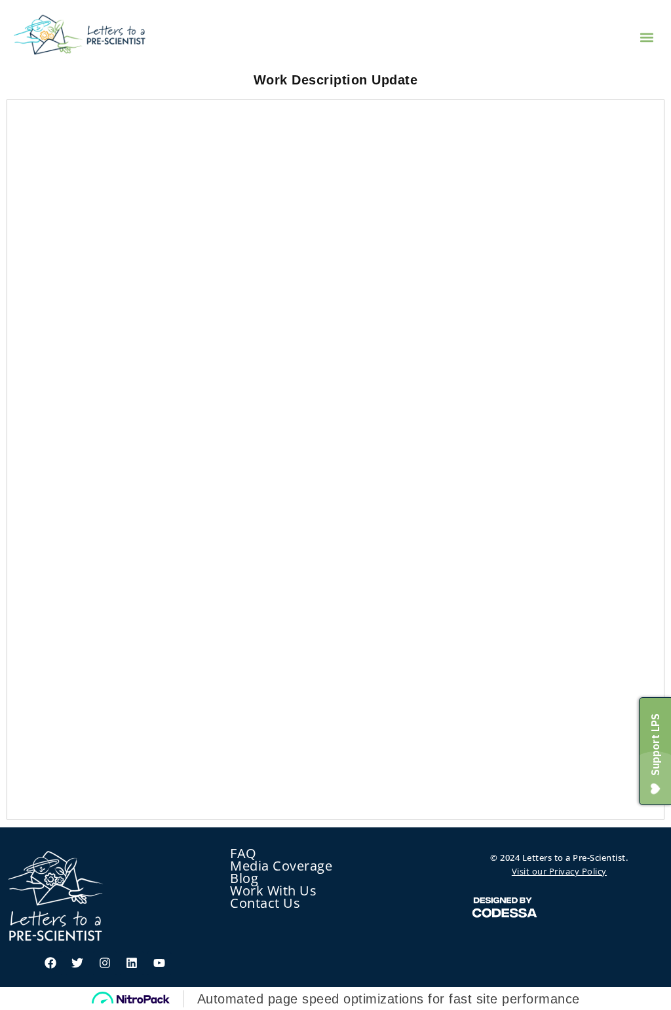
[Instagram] (105, 963)
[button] (647, 37)
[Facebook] (50, 963)
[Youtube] (159, 963)
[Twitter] (77, 963)
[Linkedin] (132, 963)
